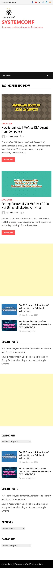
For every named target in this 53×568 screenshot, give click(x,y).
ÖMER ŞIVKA (13, 136)
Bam (40, 564)
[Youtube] (36, 2)
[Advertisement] (26, 53)
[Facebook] (32, 2)
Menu (8, 75)
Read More (8, 159)
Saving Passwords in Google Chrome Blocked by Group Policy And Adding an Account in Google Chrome (25, 360)
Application (7, 123)
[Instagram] (43, 2)
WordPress (29, 564)
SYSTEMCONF (18, 22)
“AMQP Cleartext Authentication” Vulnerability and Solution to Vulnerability (34, 308)
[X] (40, 2)
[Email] (49, 2)
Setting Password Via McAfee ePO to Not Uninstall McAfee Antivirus (25, 206)
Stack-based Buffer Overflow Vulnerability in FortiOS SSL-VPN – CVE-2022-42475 (35, 324)
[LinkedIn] (46, 2)
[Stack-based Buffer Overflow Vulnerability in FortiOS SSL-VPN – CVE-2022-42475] (9, 321)
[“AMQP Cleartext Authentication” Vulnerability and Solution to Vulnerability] (9, 305)
